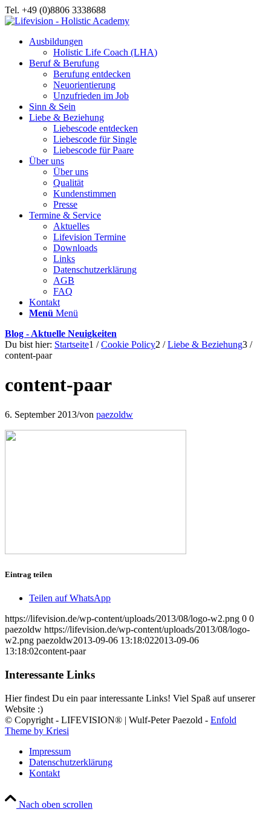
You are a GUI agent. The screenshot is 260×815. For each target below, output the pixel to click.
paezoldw (114, 414)
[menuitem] (142, 47)
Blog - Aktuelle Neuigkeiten (61, 333)
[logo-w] (67, 21)
